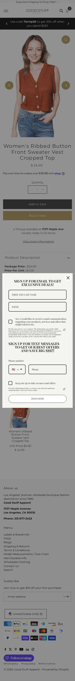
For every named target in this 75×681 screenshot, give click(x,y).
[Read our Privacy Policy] (64, 329)
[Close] (68, 277)
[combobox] (17, 369)
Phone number (16, 360)
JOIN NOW (37, 398)
